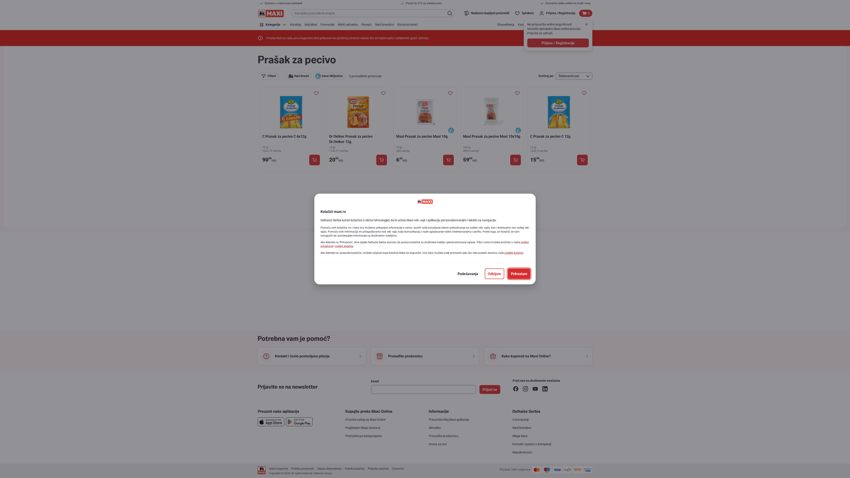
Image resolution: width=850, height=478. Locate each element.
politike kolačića (513, 252)
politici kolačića (344, 246)
